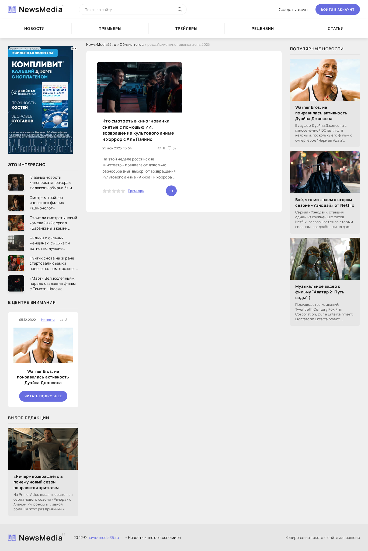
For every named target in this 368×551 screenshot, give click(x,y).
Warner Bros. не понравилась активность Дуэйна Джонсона (43, 376)
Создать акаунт (294, 9)
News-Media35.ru (101, 44)
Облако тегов (132, 44)
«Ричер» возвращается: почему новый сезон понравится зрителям (38, 481)
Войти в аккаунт (338, 9)
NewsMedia (41, 9)
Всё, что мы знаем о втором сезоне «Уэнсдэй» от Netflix (324, 202)
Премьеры (110, 28)
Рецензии (263, 28)
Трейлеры (186, 28)
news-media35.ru (103, 537)
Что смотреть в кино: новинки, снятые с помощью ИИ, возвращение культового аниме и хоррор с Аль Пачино (138, 130)
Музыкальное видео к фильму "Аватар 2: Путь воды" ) (320, 291)
